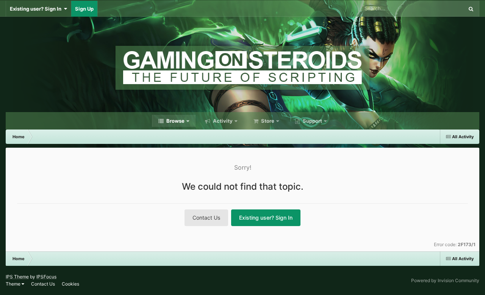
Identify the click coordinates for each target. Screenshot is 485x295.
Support (312, 121)
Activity (222, 121)
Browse (175, 121)
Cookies (70, 284)
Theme (14, 284)
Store (267, 121)
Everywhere (440, 8)
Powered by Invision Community (445, 280)
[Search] (471, 9)
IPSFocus (46, 276)
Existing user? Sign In (37, 9)
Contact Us (206, 217)
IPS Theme (17, 276)
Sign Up (84, 9)
